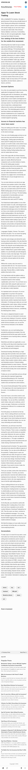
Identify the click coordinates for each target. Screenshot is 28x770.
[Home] (3, 768)
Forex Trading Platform (20, 6)
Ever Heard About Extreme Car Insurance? (12, 685)
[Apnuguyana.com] (3, 768)
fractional (5, 591)
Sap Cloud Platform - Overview (9, 741)
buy (12, 587)
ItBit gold (14, 591)
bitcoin (4, 587)
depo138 (3, 656)
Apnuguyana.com (5, 2)
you (4, 599)
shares (18, 595)
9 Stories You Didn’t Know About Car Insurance (13, 703)
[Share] (21, 768)
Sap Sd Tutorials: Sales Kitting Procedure (12, 712)
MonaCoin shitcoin (7, 595)
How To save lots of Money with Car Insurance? (14, 694)
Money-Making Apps (6, 6)
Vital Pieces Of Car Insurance (9, 721)
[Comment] (7, 768)
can (18, 587)
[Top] (25, 768)
